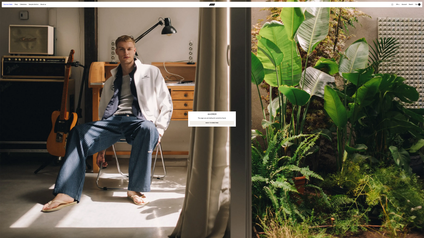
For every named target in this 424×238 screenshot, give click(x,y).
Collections (23, 4)
